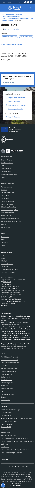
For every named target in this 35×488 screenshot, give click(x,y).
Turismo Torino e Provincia (8, 435)
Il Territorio (4, 261)
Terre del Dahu (5, 433)
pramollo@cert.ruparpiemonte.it (14, 290)
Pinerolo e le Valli (6, 427)
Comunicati (4, 242)
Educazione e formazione (8, 207)
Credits (3, 391)
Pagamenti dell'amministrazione (11, 16)
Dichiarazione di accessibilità (9, 360)
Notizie (3, 240)
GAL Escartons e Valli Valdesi (9, 421)
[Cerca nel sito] (30, 8)
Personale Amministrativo (9, 174)
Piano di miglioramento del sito (10, 363)
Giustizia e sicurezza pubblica (9, 210)
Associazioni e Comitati (8, 272)
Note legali (4, 385)
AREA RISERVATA (17, 485)
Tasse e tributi (5, 237)
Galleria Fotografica (7, 264)
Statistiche (4, 397)
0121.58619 (7, 282)
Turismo (3, 224)
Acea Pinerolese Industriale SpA (10, 410)
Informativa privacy (7, 383)
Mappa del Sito (5, 400)
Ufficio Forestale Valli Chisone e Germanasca (14, 438)
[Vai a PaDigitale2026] (12, 151)
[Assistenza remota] (30, 476)
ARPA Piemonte (6, 412)
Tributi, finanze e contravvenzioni (11, 221)
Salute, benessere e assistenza (10, 218)
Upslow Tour (4, 444)
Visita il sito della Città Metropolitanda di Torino (15, 450)
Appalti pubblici (5, 195)
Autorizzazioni (5, 198)
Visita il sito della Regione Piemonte (11, 453)
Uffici (2, 166)
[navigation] (4, 8)
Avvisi (3, 245)
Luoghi (3, 258)
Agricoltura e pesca (6, 187)
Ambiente (4, 190)
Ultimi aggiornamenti (7, 394)
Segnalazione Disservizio (8, 371)
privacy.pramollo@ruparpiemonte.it (15, 346)
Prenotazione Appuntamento (9, 368)
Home (2, 15)
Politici (3, 177)
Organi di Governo (6, 160)
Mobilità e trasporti (6, 215)
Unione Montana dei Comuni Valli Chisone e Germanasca (18, 441)
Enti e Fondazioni (6, 171)
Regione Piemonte (7, 2)
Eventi (3, 255)
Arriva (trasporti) (6, 415)
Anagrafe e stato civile (7, 193)
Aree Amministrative (7, 163)
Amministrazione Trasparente (14, 15)
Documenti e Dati (6, 168)
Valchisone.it (5, 447)
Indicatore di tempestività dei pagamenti (13, 18)
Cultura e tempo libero (7, 204)
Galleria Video (5, 267)
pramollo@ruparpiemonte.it (13, 293)
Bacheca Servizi (5, 377)
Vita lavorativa (5, 227)
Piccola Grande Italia (7, 424)
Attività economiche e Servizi (9, 269)
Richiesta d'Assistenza (7, 374)
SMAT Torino (4, 430)
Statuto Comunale (6, 380)
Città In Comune (24, 476)
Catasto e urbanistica (7, 201)
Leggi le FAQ (5, 365)
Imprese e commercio (7, 213)
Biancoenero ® (14, 481)
